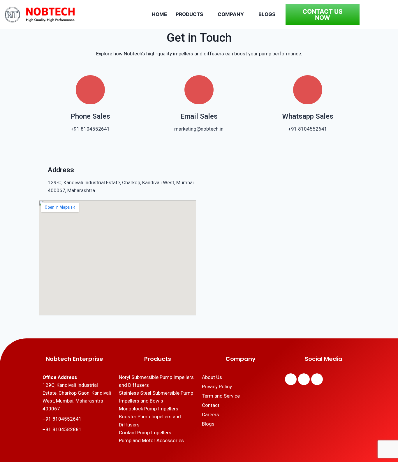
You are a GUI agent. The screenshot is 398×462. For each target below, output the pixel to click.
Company (231, 14)
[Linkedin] (304, 379)
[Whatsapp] (317, 379)
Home (159, 14)
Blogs (266, 14)
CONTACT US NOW (322, 14)
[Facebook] (291, 379)
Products (189, 14)
